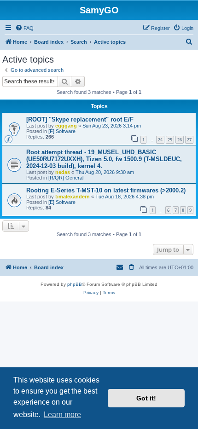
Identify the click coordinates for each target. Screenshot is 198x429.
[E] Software (62, 202)
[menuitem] (24, 28)
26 (179, 140)
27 (189, 140)
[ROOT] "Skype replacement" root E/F (80, 119)
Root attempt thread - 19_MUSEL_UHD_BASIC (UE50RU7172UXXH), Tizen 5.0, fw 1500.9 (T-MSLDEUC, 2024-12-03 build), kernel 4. (104, 159)
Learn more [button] (62, 414)
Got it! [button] (146, 398)
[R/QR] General (65, 177)
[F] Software (62, 131)
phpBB (74, 284)
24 (160, 140)
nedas (62, 172)
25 (170, 140)
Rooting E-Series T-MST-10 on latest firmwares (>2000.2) (106, 190)
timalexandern (72, 196)
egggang (66, 125)
